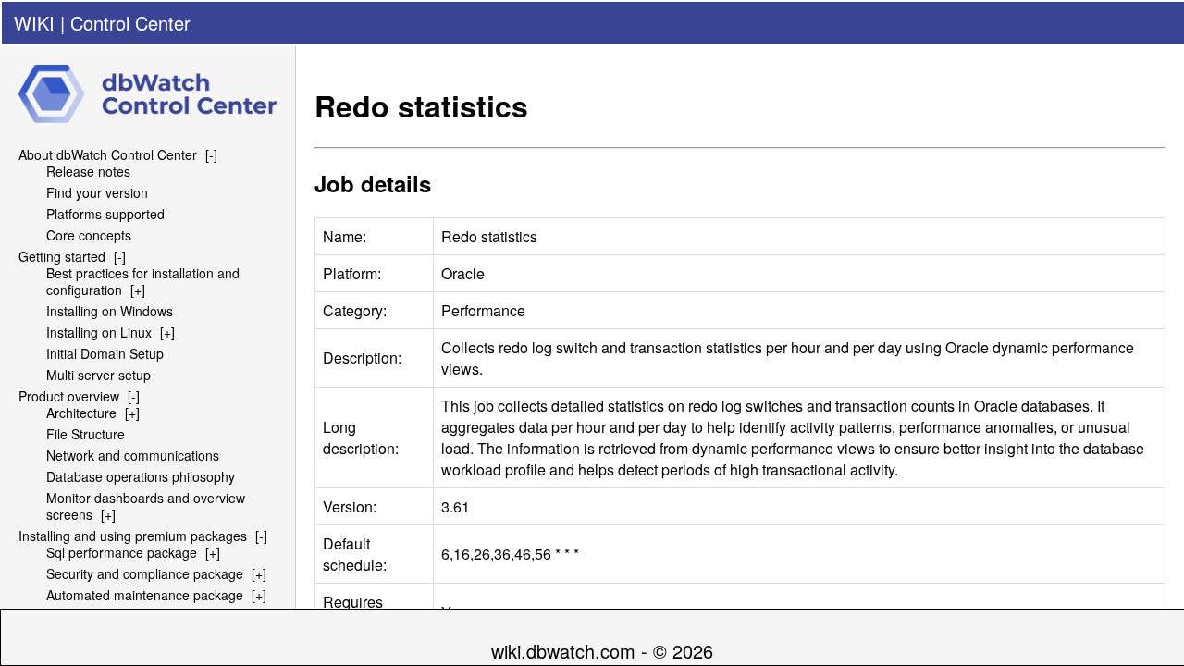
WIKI (34, 22)
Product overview (68, 396)
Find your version (97, 192)
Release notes (88, 171)
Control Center (130, 22)
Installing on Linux (99, 332)
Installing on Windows (109, 311)
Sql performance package (121, 552)
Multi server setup (98, 374)
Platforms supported (105, 213)
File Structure (85, 434)
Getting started (61, 256)
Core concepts (88, 235)
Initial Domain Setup (105, 353)
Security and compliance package (144, 573)
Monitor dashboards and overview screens (145, 506)
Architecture (81, 412)
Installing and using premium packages (132, 535)
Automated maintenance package (144, 595)
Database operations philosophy (140, 476)
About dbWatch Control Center (107, 154)
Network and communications (132, 455)
